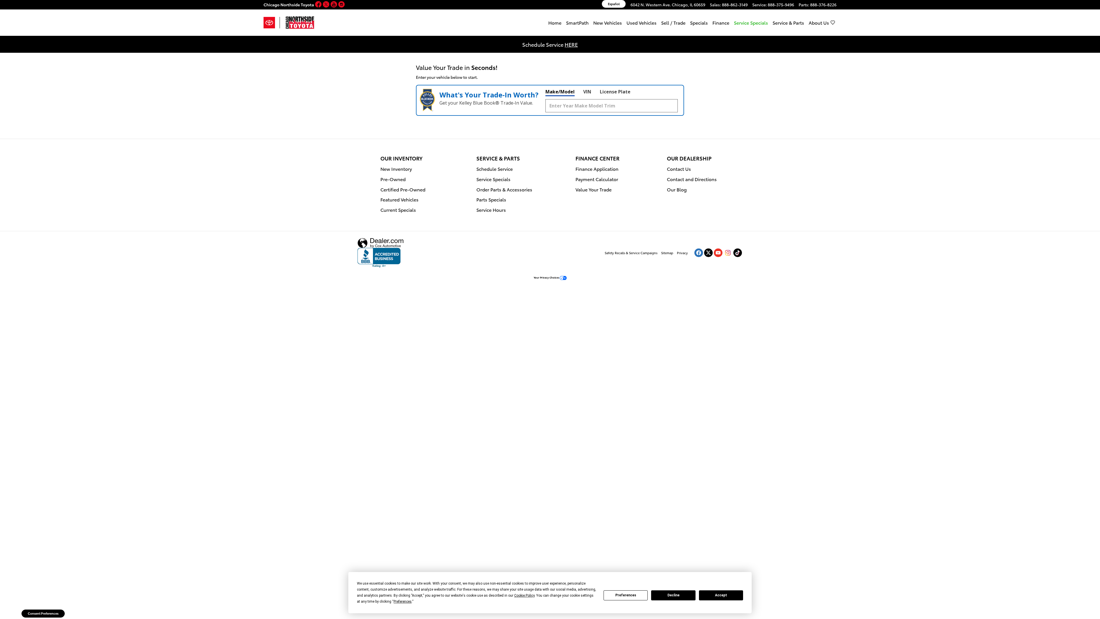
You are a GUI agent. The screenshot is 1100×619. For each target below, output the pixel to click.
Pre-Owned (393, 179)
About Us (819, 22)
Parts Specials (491, 199)
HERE (571, 44)
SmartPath (577, 22)
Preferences (625, 595)
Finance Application (596, 168)
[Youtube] (718, 252)
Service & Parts (788, 22)
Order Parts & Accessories (504, 189)
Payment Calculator (596, 179)
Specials (699, 22)
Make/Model (560, 92)
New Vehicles (607, 22)
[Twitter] (327, 4)
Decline (673, 595)
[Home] (272, 22)
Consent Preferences (43, 613)
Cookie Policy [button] (524, 595)
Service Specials (493, 179)
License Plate (615, 92)
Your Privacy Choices (547, 277)
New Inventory (396, 168)
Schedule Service (494, 168)
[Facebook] (319, 4)
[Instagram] (341, 4)
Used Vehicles (641, 22)
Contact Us (679, 168)
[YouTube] (334, 4)
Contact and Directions (692, 179)
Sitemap (667, 252)
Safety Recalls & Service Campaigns (631, 252)
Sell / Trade (673, 22)
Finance (720, 22)
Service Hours (491, 209)
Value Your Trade (593, 189)
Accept (721, 595)
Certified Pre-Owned (402, 189)
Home (554, 22)
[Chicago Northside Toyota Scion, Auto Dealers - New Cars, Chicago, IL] (379, 258)
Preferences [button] (403, 602)
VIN (587, 92)
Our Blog (677, 189)
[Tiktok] (737, 252)
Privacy (682, 252)
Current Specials (398, 209)
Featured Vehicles (399, 199)
